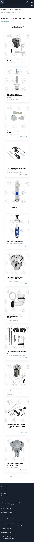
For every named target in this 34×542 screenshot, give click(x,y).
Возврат (3, 498)
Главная (3, 9)
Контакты (4, 489)
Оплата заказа (5, 496)
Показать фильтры (16, 26)
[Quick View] (26, 34)
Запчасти (18, 9)
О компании (4, 486)
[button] (28, 6)
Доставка (3, 493)
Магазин (10, 9)
